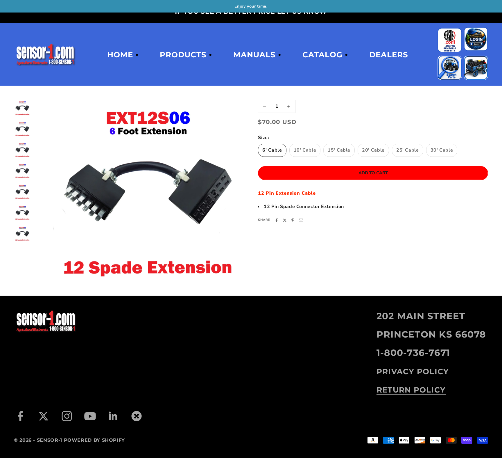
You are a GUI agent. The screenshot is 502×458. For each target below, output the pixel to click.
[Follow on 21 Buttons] (136, 416)
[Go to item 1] (22, 108)
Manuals (254, 54)
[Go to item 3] (22, 150)
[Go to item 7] (22, 234)
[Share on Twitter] (284, 220)
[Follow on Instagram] (66, 416)
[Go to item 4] (22, 171)
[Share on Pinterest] (293, 220)
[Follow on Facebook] (20, 416)
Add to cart (373, 173)
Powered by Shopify (94, 440)
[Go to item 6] (22, 213)
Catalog (322, 54)
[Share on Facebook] (276, 220)
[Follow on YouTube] (90, 416)
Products (183, 54)
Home (120, 54)
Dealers (388, 54)
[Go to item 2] (22, 129)
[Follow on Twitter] (43, 416)
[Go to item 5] (22, 192)
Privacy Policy (412, 371)
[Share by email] (301, 220)
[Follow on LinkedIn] (113, 416)
